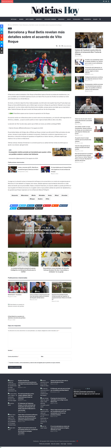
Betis (34, 195)
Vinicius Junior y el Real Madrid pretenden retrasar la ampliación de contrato (39, 231)
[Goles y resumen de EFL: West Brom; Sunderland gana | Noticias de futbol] (12, 169)
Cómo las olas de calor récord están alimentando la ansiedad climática (83, 120)
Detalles (42, 195)
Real (57, 195)
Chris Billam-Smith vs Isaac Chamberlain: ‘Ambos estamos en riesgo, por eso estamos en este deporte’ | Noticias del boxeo (83, 130)
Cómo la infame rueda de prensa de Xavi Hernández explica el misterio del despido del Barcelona (39, 296)
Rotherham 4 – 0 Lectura (14, 294)
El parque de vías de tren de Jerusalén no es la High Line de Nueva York (59, 400)
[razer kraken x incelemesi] (55, 447)
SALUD (69, 19)
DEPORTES (38, 19)
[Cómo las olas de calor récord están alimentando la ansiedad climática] (98, 121)
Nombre (10, 350)
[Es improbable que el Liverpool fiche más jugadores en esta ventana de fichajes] (45, 169)
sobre (40, 199)
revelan (64, 195)
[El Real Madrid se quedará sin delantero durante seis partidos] (17, 309)
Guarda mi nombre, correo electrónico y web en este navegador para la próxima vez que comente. (34, 362)
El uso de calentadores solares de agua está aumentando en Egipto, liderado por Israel (60, 427)
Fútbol (20, 25)
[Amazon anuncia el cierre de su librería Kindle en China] (44, 383)
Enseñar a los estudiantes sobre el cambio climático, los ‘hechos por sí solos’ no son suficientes (94, 61)
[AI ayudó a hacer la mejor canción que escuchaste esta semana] (98, 140)
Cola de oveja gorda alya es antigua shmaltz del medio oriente (82, 147)
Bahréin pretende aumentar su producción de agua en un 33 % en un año (87, 394)
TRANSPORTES (87, 19)
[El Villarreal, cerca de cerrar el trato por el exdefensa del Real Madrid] (44, 392)
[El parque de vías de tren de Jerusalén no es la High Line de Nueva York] (44, 402)
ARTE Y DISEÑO (30, 19)
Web (42, 356)
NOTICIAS (13, 19)
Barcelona (25, 195)
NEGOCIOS (61, 19)
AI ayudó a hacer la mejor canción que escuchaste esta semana (83, 139)
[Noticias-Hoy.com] (55, 10)
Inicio (10, 25)
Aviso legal (63, 443)
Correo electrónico (13, 356)
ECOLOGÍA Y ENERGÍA (50, 19)
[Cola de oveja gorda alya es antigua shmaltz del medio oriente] (98, 148)
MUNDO (21, 19)
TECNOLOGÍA (76, 19)
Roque (33, 199)
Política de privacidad (44, 443)
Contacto (69, 443)
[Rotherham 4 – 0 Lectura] (17, 287)
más (50, 195)
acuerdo (15, 195)
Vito (48, 199)
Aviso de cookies (55, 443)
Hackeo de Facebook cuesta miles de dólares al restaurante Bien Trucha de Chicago (88, 52)
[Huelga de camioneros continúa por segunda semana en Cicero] (79, 79)
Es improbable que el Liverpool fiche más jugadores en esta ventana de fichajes (61, 169)
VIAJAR (95, 19)
